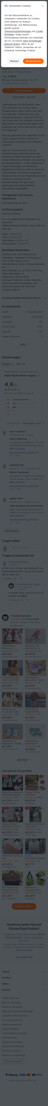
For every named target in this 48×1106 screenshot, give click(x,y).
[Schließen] (42, 6)
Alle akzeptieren (33, 61)
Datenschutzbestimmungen (17, 31)
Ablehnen (14, 61)
